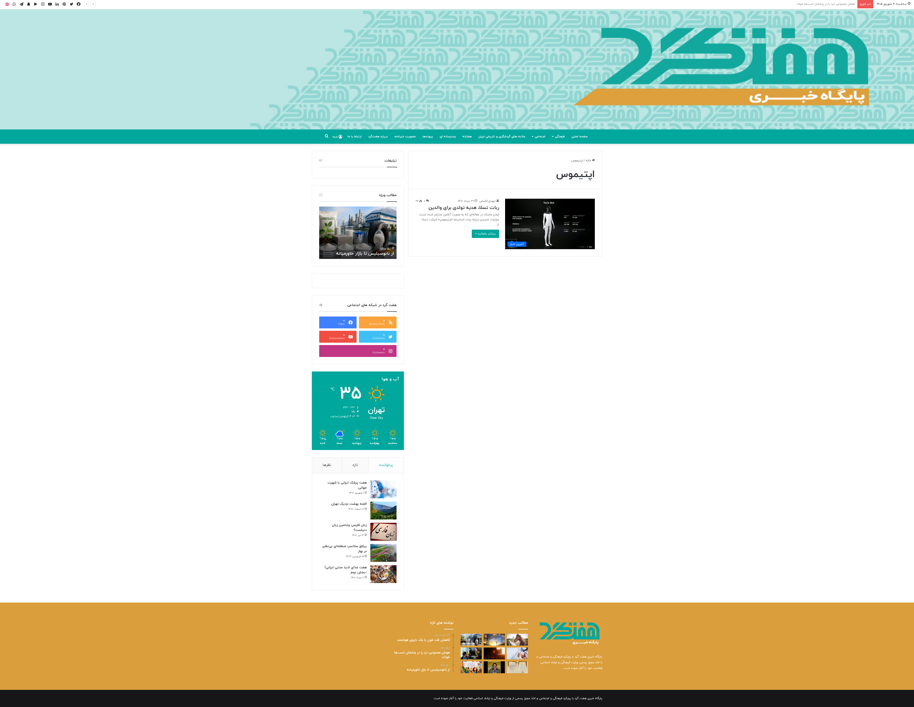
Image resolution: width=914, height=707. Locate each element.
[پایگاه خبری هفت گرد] (457, 74)
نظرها (327, 465)
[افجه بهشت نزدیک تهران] (383, 510)
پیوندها (427, 136)
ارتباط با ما (355, 136)
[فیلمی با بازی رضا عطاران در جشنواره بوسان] (494, 653)
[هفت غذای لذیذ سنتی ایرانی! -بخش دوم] (383, 574)
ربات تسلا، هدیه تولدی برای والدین (463, 207)
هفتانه (467, 136)
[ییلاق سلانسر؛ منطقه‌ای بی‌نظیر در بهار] (383, 553)
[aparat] (7, 4)
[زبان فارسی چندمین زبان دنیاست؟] (383, 532)
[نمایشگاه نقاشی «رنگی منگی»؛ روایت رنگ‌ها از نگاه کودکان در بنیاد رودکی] (471, 667)
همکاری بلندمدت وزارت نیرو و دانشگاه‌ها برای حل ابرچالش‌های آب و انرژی (321, 248)
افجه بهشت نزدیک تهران (349, 504)
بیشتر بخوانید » (485, 234)
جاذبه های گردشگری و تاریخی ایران (501, 136)
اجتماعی (540, 136)
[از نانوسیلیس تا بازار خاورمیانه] (471, 640)
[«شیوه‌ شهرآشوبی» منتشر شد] (517, 667)
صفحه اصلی (579, 136)
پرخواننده (386, 465)
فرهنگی (560, 136)
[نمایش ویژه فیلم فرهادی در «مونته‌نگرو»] (471, 653)
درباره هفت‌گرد (378, 136)
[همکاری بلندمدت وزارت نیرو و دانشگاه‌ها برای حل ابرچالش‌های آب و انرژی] (494, 640)
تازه (355, 465)
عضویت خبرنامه (405, 136)
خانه (589, 160)
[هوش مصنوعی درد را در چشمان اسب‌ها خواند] (517, 640)
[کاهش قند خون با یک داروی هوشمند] (517, 653)
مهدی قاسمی (487, 201)
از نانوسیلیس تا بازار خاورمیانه (836, 4)
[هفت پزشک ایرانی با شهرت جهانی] (383, 489)
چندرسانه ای (448, 136)
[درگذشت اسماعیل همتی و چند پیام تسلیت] (494, 667)
